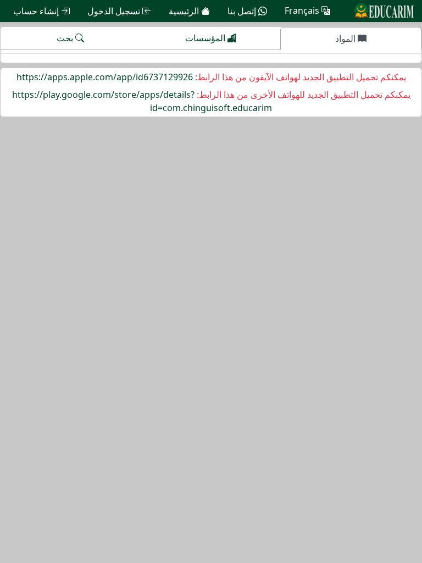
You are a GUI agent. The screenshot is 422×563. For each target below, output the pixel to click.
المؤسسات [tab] (206, 38)
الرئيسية (185, 11)
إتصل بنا (242, 11)
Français (303, 10)
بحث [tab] (66, 38)
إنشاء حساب (37, 11)
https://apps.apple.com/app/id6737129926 (104, 77)
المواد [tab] (346, 38)
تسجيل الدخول (114, 11)
